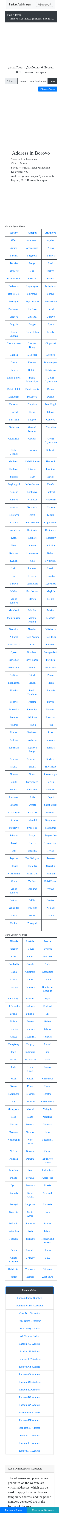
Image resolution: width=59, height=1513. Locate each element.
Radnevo (50, 709)
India (13, 1052)
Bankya (51, 255)
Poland (13, 1177)
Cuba (30, 979)
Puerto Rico (47, 1177)
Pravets (50, 701)
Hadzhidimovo (32, 461)
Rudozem (32, 732)
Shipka (32, 766)
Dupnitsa (32, 404)
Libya (14, 1101)
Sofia (32, 797)
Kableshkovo (32, 484)
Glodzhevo (13, 438)
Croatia (13, 979)
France (30, 1021)
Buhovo (51, 316)
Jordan (30, 1078)
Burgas (32, 324)
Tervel (14, 843)
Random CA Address (29, 1374)
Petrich (32, 675)
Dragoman (13, 396)
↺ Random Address (47, 89)
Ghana (47, 1029)
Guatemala (30, 1036)
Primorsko (14, 709)
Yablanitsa (14, 908)
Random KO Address (29, 1389)
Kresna (32, 545)
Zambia (30, 1276)
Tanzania (13, 1238)
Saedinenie (32, 740)
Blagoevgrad (32, 286)
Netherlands (14, 1139)
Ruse (50, 732)
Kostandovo (14, 530)
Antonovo (32, 240)
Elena (32, 412)
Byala (51, 324)
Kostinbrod (50, 530)
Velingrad (32, 889)
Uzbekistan (13, 1269)
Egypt (48, 998)
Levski (50, 568)
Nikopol (14, 637)
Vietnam (47, 1269)
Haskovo (13, 469)
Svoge (32, 835)
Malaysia (47, 1109)
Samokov (50, 740)
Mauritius (47, 1116)
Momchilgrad (13, 618)
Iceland (47, 1044)
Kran (13, 545)
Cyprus (47, 979)
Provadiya (32, 709)
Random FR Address (29, 1412)
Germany (30, 1029)
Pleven (32, 682)
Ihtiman (14, 476)
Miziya (50, 610)
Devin (14, 362)
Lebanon (30, 1094)
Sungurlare (50, 820)
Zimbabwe (47, 1276)
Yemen (13, 1276)
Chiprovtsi (50, 343)
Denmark (30, 987)
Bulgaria (14, 324)
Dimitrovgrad (50, 362)
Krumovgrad (32, 553)
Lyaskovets (32, 583)
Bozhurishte (51, 301)
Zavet (14, 915)
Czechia (14, 987)
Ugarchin (50, 866)
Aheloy (14, 232)
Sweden (47, 1223)
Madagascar (14, 1109)
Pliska (51, 682)
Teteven (32, 843)
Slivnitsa (14, 789)
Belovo (50, 278)
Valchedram (14, 873)
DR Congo (13, 998)
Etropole (32, 419)
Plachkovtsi (14, 682)
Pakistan (13, 1158)
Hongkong (13, 1044)
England (47, 1006)
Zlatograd (32, 923)
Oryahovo (32, 652)
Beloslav (32, 278)
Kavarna (14, 507)
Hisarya (32, 469)
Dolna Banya (13, 377)
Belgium (13, 949)
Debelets (50, 354)
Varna (14, 881)
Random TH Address (29, 1450)
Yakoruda (32, 908)
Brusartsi (32, 316)
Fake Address (14, 15)
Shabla (13, 766)
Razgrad (14, 724)
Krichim (51, 545)
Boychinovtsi (32, 301)
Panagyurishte (51, 652)
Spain (47, 1212)
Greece (13, 1036)
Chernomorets (14, 343)
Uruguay (30, 1257)
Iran (47, 1052)
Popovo (14, 701)
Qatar (13, 1185)
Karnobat (32, 499)
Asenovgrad (32, 248)
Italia (13, 1067)
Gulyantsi (51, 450)
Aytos (51, 248)
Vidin (32, 900)
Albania (13, 941)
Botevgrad (14, 301)
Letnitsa (32, 568)
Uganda (30, 1250)
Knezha (14, 522)
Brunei (30, 956)
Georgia (14, 1029)
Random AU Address (29, 1343)
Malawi (30, 1109)
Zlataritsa (50, 915)
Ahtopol (32, 232)
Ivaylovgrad (14, 484)
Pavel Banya (32, 660)
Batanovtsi (13, 271)
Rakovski (50, 717)
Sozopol (14, 805)
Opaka (14, 652)
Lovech (32, 576)
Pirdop (50, 675)
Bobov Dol (13, 293)
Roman (13, 732)
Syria (30, 1231)
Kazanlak (32, 507)
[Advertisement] (31, 44)
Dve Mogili (50, 404)
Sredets (32, 805)
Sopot (51, 797)
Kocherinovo (32, 522)
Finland (13, 1021)
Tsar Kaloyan (32, 858)
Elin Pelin (14, 419)
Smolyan (50, 789)
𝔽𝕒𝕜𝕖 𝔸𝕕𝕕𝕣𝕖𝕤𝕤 (20, 4)
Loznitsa (50, 576)
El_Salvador (14, 1006)
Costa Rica (47, 971)
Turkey (13, 1250)
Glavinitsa (51, 427)
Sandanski (14, 747)
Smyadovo (13, 797)
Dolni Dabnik (32, 389)
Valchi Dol (32, 873)
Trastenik (32, 850)
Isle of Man (30, 1059)
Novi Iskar (50, 637)
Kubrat (50, 553)
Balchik (14, 255)
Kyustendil (50, 560)
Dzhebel (14, 412)
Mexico (13, 1124)
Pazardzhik (13, 667)
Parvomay (14, 660)
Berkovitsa (13, 286)
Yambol (51, 908)
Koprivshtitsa (50, 522)
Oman (47, 1151)
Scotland (47, 1193)
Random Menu (29, 1290)
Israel (47, 1059)
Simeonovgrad (50, 774)
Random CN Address (29, 1405)
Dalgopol (32, 354)
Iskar (32, 476)
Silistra (32, 774)
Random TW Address (29, 1359)
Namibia (30, 1132)
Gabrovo (50, 419)
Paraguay (13, 1170)
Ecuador (30, 998)
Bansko (14, 263)
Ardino (13, 248)
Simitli (14, 782)
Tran (13, 850)
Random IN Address (29, 1427)
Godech (32, 438)
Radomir (13, 717)
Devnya (32, 362)
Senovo (14, 759)
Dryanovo (32, 396)
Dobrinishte (50, 370)
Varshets (32, 881)
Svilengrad (50, 827)
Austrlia (30, 941)
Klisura (50, 515)
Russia (47, 1185)
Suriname (30, 1223)
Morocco (47, 1124)
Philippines (47, 1170)
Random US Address (29, 1366)
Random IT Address (30, 1435)
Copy (52, 81)
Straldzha (32, 812)
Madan (13, 591)
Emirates (30, 1006)
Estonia (13, 1013)
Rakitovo (32, 717)
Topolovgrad (50, 843)
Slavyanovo (32, 782)
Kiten (32, 515)
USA (47, 1257)
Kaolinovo (32, 492)
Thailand (30, 1238)
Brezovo (14, 316)
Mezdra (32, 610)
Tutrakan (13, 866)
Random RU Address (29, 1443)
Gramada (32, 450)
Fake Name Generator (30, 1321)
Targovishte (50, 835)
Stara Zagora (13, 812)
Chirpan (14, 354)
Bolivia (30, 949)
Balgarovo (32, 255)
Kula (32, 560)
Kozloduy (51, 537)
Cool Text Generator (29, 1313)
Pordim (32, 701)
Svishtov (13, 835)
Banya (32, 263)
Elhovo (50, 412)
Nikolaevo (50, 629)
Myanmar (13, 1132)
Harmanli (50, 461)
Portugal (30, 1177)
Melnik (50, 599)
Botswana (47, 949)
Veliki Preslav (51, 881)
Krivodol (13, 553)
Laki (13, 568)
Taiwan (47, 1231)
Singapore (30, 1204)
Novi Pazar (13, 644)
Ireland (13, 1059)
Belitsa (50, 271)
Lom (13, 576)
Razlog (32, 724)
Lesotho (47, 1094)
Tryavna (14, 858)
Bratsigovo (13, 309)
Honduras (47, 1036)
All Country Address (29, 1328)
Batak (51, 263)
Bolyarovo (32, 293)
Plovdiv (14, 690)
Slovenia (13, 1212)
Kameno (14, 492)
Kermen (51, 507)
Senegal (14, 1204)
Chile (47, 964)
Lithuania (30, 1101)
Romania (30, 1185)
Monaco (30, 1124)
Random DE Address (29, 1420)
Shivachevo (50, 766)
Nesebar (32, 629)
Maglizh (51, 591)
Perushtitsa (50, 667)
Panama (30, 1158)
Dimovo (14, 370)
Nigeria (13, 1151)
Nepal (48, 1132)
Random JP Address (30, 1351)
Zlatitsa (13, 923)
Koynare (32, 537)
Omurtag (50, 644)
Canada (30, 964)
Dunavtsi (13, 404)
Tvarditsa (32, 866)
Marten (32, 599)
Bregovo (32, 309)
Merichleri (14, 610)
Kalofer (50, 484)
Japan (14, 1078)
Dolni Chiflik (13, 389)
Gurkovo (13, 461)
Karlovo (14, 499)
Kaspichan (50, 499)
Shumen (14, 774)
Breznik (51, 309)
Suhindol (32, 820)
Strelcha (14, 820)
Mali (13, 1116)
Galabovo (14, 427)
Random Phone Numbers (29, 1298)
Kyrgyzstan (13, 1094)
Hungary (30, 1044)
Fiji (47, 1013)
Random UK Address (29, 1382)
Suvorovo (14, 827)
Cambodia (13, 964)
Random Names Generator (29, 1305)
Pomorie (51, 690)
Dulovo (50, 396)
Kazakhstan (47, 1078)
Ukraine (47, 1250)
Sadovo (14, 740)
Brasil (14, 956)
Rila (51, 724)
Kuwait (47, 1086)
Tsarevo (51, 858)
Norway (30, 1151)
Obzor (32, 644)
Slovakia (47, 1204)
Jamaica (47, 1067)
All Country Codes (29, 1336)
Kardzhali (51, 492)
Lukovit (14, 583)
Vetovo (50, 889)
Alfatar (13, 240)
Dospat (50, 389)
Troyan (50, 850)
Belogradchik (13, 278)
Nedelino (13, 629)
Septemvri (32, 759)
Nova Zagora (32, 637)
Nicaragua (47, 1139)
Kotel (14, 537)
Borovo (50, 293)
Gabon (47, 1021)
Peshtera (14, 675)
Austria (47, 941)
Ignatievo (50, 469)
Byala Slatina (32, 332)
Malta (30, 1116)
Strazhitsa (51, 812)
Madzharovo (32, 591)
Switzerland (14, 1231)
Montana (50, 618)
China (14, 971)
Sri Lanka (14, 1223)
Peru (30, 1170)
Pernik (32, 667)
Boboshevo (50, 286)
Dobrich (32, 370)
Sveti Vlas (32, 827)
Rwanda (13, 1193)
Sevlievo (50, 759)
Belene (32, 271)
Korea (30, 1086)
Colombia (30, 971)
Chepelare (51, 332)
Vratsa (51, 900)
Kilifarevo (14, 515)
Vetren (14, 900)
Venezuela (30, 1269)
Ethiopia (30, 1013)
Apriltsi (50, 240)
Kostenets (32, 530)
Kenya (13, 1086)
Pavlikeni (50, 660)
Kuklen (13, 560)
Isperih (50, 476)
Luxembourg (47, 1101)
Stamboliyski (50, 805)
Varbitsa (51, 873)
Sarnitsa (51, 747)
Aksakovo (50, 232)
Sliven (51, 782)
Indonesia (30, 1052)
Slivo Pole (32, 789)
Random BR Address (29, 1397)
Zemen (32, 915)
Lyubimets (50, 583)
